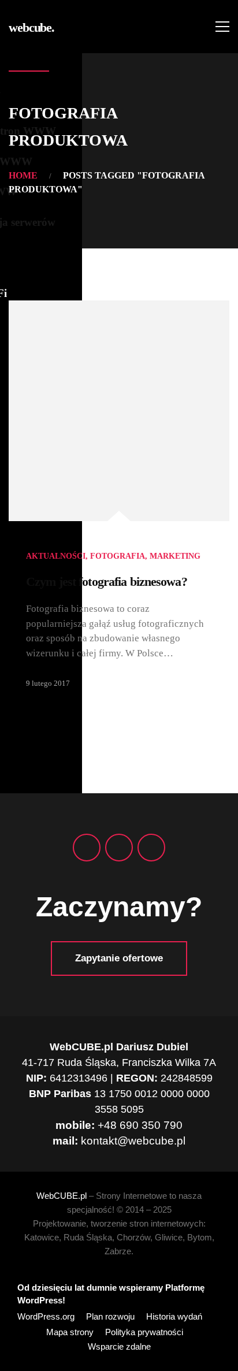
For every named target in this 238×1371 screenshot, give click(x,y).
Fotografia (117, 556)
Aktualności (55, 556)
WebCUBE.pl (61, 1196)
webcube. (31, 27)
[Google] (119, 847)
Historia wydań (174, 1316)
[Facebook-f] (87, 847)
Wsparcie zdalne (119, 1346)
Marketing (175, 556)
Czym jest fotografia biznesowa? (106, 581)
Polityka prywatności (144, 1332)
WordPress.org (46, 1316)
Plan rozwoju (110, 1316)
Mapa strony (70, 1332)
